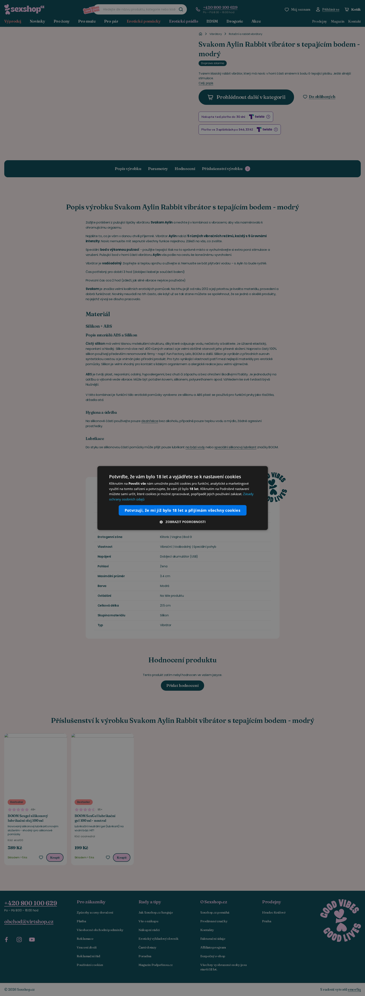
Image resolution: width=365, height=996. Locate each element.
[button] (182, 522)
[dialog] (182, 498)
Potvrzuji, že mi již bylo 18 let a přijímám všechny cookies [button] (183, 510)
